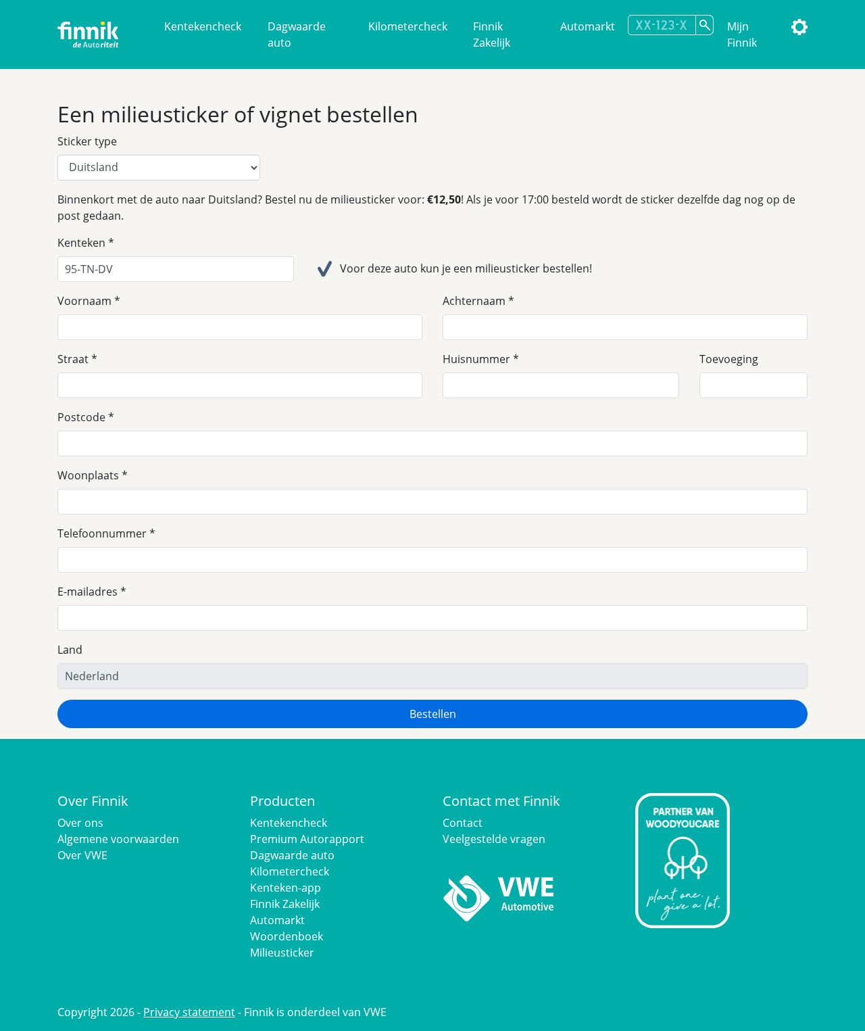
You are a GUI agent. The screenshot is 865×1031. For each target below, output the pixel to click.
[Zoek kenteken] (705, 25)
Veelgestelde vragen (494, 839)
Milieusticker (282, 952)
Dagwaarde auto (297, 34)
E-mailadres (87, 591)
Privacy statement (189, 1012)
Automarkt (587, 26)
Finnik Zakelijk (491, 34)
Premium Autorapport (307, 839)
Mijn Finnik (742, 34)
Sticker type (87, 141)
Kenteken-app (285, 887)
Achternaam (474, 300)
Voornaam (84, 300)
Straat (73, 359)
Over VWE (82, 855)
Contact (463, 822)
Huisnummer (476, 359)
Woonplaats (88, 475)
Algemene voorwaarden (118, 839)
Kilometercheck (407, 26)
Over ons (80, 822)
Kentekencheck (202, 26)
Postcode (81, 417)
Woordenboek (286, 936)
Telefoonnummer (102, 533)
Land (69, 649)
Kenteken (81, 242)
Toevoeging (728, 359)
